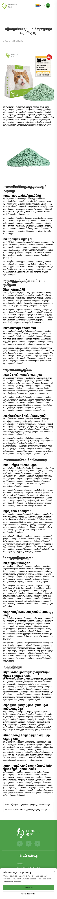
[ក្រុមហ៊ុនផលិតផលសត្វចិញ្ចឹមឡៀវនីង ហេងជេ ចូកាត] (9, 5)
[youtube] (20, 844)
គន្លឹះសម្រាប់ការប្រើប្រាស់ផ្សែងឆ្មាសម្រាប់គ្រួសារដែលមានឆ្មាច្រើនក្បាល (32, 804)
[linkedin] (37, 844)
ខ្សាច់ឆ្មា (44, 267)
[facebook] (29, 844)
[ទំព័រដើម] (28, 833)
